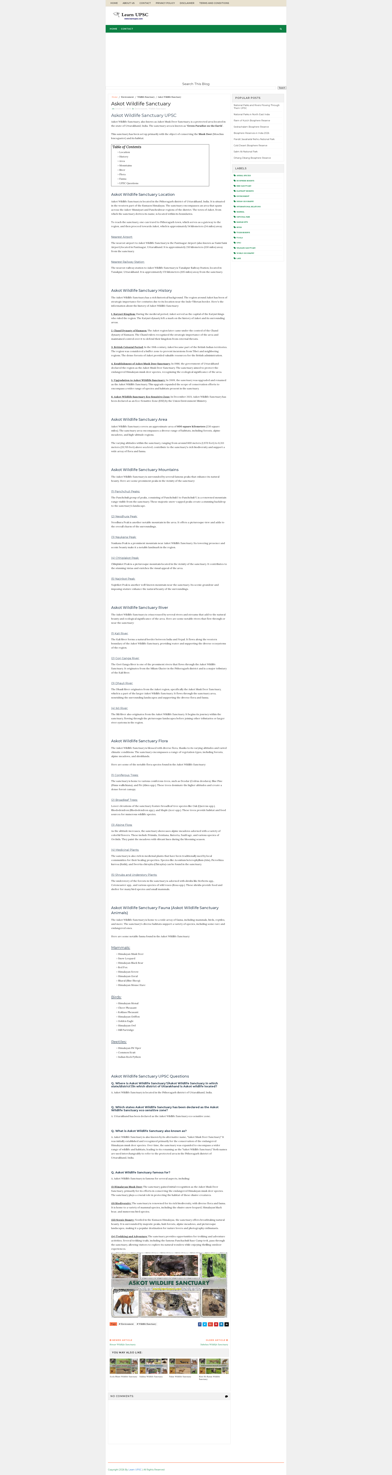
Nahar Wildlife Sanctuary (180, 1377)
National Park (243, 217)
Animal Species (244, 175)
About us (129, 3)
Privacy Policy (165, 3)
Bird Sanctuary (244, 186)
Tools (240, 238)
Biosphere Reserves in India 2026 (251, 133)
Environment (127, 97)
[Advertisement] (196, 55)
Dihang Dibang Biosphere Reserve (252, 158)
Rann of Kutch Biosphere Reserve (252, 120)
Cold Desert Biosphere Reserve (250, 145)
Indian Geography (245, 201)
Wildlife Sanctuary (146, 97)
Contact (145, 3)
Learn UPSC (134, 1469)
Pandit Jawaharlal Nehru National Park (254, 139)
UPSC (239, 243)
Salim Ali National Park (246, 151)
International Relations (249, 207)
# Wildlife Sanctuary (146, 1324)
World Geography (245, 253)
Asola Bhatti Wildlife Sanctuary (123, 1377)
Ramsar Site (242, 222)
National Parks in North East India (252, 114)
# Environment (126, 1324)
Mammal (240, 212)
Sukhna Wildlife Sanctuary (151, 1377)
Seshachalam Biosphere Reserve (251, 126)
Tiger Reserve (243, 232)
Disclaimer (187, 3)
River (239, 227)
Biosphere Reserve (245, 181)
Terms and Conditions (214, 3)
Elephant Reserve (245, 191)
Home (114, 3)
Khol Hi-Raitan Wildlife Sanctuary (209, 1378)
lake (239, 258)
